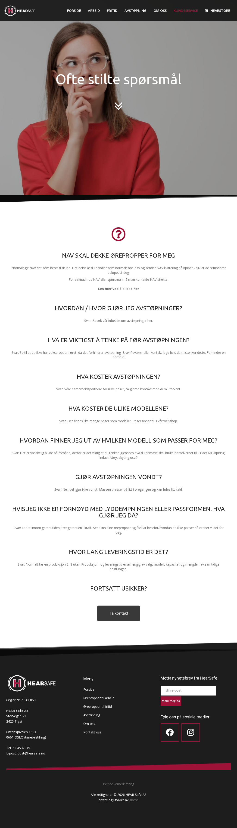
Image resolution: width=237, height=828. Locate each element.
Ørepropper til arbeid (98, 698)
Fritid (112, 10)
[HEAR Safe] (19, 11)
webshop (170, 421)
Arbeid (94, 10)
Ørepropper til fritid (97, 706)
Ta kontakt (118, 613)
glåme (134, 800)
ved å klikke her (125, 288)
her (149, 320)
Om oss (160, 10)
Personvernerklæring (118, 784)
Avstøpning (136, 10)
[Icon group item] (170, 732)
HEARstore (220, 10)
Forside (74, 10)
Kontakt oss (92, 732)
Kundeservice (186, 10)
